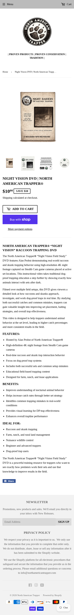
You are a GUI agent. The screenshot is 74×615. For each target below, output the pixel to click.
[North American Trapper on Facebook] (30, 585)
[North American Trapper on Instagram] (36, 585)
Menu (10, 4)
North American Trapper (28, 595)
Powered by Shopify (52, 595)
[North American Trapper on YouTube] (42, 585)
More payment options (20, 229)
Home (5, 72)
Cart (68, 4)
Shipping (7, 197)
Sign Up (63, 521)
